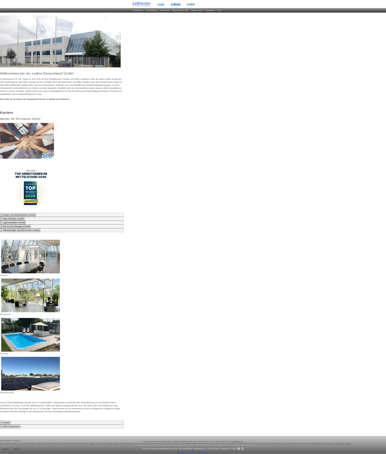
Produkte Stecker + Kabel (180, 10)
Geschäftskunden (151, 10)
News (219, 10)
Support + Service (197, 10)
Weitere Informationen (187, 452)
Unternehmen (210, 10)
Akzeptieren (5, 449)
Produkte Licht (164, 10)
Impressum (204, 452)
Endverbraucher (138, 10)
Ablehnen (16, 449)
